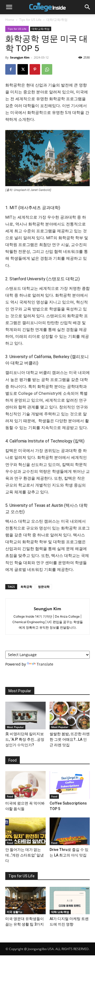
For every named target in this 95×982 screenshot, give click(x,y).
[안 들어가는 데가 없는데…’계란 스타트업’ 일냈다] (25, 831)
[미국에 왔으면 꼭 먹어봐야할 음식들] (25, 785)
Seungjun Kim (20, 57)
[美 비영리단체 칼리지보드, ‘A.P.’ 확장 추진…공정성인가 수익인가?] (25, 715)
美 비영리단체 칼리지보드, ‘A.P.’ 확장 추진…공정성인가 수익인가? (24, 739)
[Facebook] (10, 69)
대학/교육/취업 (57, 19)
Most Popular (15, 727)
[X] (22, 69)
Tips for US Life (30, 19)
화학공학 (26, 587)
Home (9, 19)
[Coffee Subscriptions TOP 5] (70, 785)
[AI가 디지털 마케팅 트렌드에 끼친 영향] (70, 900)
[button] (9, 7)
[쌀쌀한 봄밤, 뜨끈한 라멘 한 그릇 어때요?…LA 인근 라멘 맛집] (70, 715)
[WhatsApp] (47, 69)
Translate (45, 664)
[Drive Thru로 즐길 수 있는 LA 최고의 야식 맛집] (70, 831)
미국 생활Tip (14, 912)
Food (10, 796)
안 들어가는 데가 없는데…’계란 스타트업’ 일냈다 (24, 855)
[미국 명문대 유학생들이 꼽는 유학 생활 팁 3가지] (25, 900)
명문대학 (44, 587)
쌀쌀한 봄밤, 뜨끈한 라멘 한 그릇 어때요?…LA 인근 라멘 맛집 (70, 739)
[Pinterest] (35, 69)
